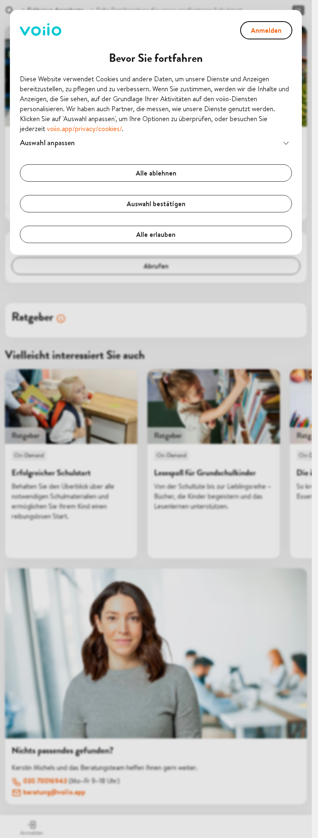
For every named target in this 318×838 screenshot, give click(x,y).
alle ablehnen (156, 173)
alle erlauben (156, 234)
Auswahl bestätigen (156, 203)
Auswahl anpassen (47, 142)
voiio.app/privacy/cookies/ (84, 128)
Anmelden (266, 30)
